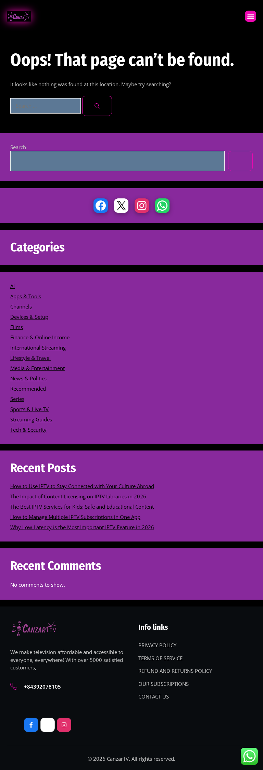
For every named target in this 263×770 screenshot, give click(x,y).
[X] (121, 205)
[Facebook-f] (31, 725)
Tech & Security (28, 429)
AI (12, 286)
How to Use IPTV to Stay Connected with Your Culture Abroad (82, 486)
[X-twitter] (47, 725)
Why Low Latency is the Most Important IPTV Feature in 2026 (82, 527)
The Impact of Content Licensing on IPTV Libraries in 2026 (78, 496)
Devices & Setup (29, 316)
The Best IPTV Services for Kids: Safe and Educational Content (82, 506)
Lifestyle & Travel (30, 357)
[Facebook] (101, 205)
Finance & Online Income (40, 337)
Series (17, 398)
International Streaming (38, 347)
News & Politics (28, 378)
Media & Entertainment (37, 368)
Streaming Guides (31, 419)
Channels (21, 306)
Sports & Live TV (29, 409)
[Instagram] (142, 205)
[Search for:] (46, 105)
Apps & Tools (25, 296)
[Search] (97, 106)
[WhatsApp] (162, 205)
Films (16, 327)
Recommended (28, 388)
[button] (250, 16)
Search (18, 147)
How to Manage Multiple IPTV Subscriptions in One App (75, 516)
